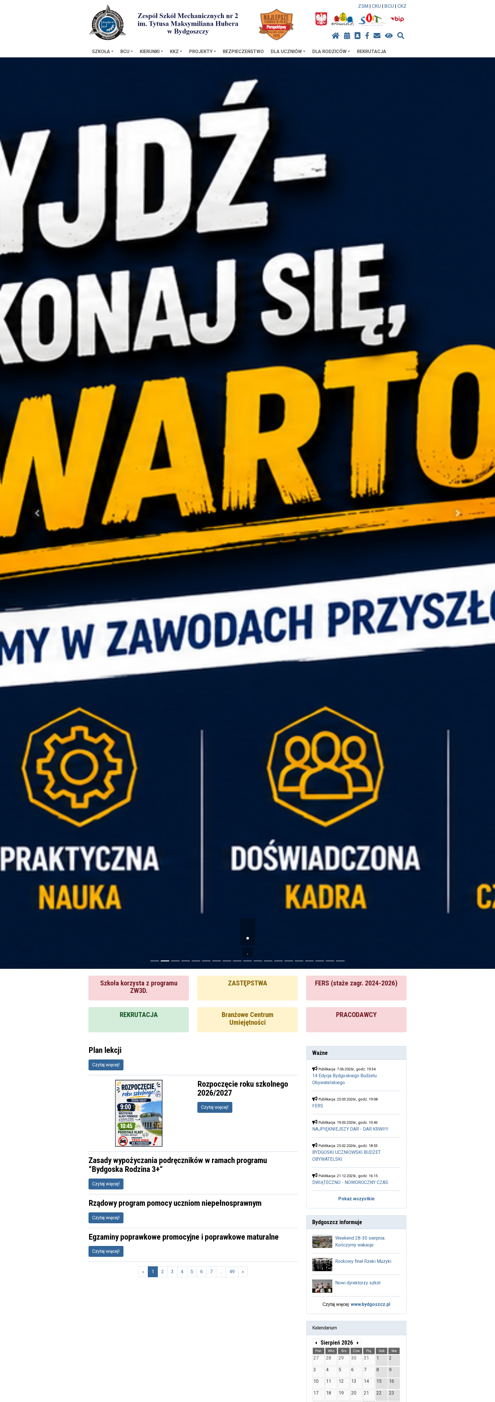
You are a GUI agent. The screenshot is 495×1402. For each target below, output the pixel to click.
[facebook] (367, 35)
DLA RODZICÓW (329, 51)
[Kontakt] (377, 35)
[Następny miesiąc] (357, 1343)
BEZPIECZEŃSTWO (243, 51)
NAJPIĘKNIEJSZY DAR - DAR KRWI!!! (350, 1129)
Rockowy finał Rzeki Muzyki (363, 1261)
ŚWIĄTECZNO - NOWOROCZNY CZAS (350, 1182)
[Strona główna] (335, 35)
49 (232, 1271)
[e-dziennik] (357, 35)
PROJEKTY (201, 51)
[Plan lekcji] (347, 35)
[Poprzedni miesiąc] (316, 1343)
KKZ (174, 51)
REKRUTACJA (371, 51)
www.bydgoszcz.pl (370, 1304)
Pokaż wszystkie (356, 1198)
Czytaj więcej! (106, 1064)
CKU (376, 6)
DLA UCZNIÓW (286, 51)
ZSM (363, 6)
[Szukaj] (400, 35)
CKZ (401, 6)
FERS (317, 1106)
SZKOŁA (101, 51)
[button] (37, 513)
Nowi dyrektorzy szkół (357, 1283)
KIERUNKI (150, 51)
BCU (389, 6)
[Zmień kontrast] (389, 35)
